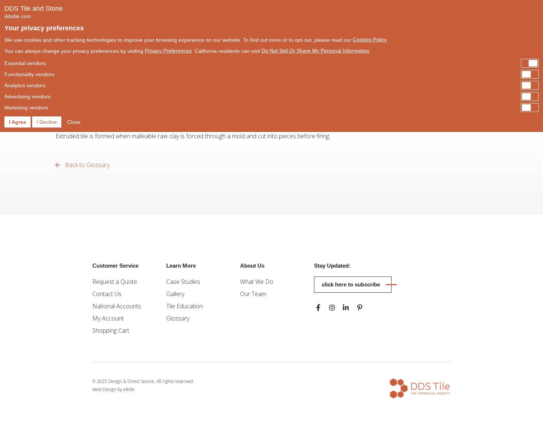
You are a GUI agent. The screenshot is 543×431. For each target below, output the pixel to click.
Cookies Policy (370, 40)
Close (74, 122)
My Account (108, 318)
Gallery (175, 294)
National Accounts (116, 306)
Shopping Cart (110, 330)
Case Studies (183, 282)
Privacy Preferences (168, 51)
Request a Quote (114, 282)
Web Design (104, 389)
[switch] (271, 63)
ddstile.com (17, 16)
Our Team (253, 294)
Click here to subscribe (351, 284)
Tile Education (184, 306)
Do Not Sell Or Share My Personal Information (315, 51)
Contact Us (107, 294)
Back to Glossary (87, 165)
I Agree (17, 122)
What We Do (256, 282)
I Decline (47, 122)
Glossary (177, 318)
